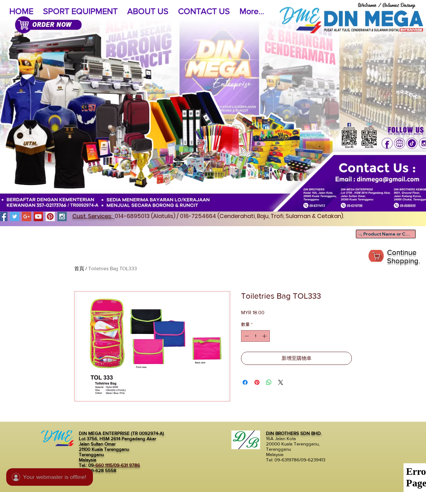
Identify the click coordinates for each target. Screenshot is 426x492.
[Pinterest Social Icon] (50, 216)
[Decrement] (246, 335)
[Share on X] (280, 382)
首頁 (79, 268)
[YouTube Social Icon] (38, 216)
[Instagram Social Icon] (62, 216)
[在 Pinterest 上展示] (257, 382)
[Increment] (265, 335)
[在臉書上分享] (245, 382)
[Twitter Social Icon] (14, 216)
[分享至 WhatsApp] (269, 382)
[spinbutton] (255, 335)
